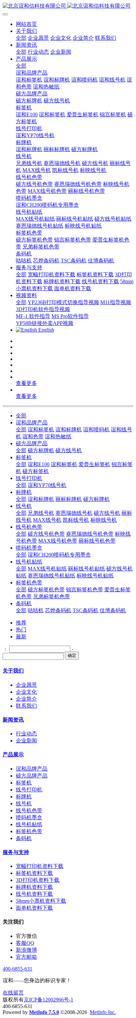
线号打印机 (29, 478)
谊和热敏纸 (58, 436)
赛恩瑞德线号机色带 (90, 534)
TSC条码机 (85, 610)
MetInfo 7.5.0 (44, 1012)
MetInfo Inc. (103, 1012)
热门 (21, 629)
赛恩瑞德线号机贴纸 (51, 575)
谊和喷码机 (96, 429)
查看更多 (26, 383)
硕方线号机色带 (46, 534)
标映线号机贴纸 (95, 575)
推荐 (21, 622)
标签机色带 (29, 582)
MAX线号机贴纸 (47, 568)
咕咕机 (36, 610)
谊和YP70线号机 (47, 485)
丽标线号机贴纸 (86, 568)
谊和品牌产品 (32, 422)
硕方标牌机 (41, 450)
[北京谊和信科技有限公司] (68, 6)
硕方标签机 (35, 471)
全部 (21, 38)
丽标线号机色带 (97, 541)
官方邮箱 (26, 957)
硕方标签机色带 (46, 589)
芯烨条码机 (58, 610)
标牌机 (24, 492)
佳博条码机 (113, 610)
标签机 (24, 457)
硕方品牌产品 (32, 443)
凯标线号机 (76, 520)
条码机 (24, 603)
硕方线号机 (68, 450)
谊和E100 (39, 464)
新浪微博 (26, 950)
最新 (21, 636)
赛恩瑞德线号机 (73, 513)
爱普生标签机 (94, 464)
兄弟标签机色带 (51, 596)
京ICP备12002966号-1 (48, 999)
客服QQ (25, 943)
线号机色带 (29, 527)
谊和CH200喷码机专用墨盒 (59, 555)
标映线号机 (103, 520)
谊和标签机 (41, 429)
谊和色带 (33, 436)
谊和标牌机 (68, 429)
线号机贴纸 (29, 561)
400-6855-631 (17, 969)
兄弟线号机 (41, 513)
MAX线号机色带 (57, 541)
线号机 (24, 506)
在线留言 (13, 992)
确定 (72, 655)
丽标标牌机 (68, 499)
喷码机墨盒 (29, 548)
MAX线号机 (47, 520)
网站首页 (26, 24)
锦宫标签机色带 (84, 589)
